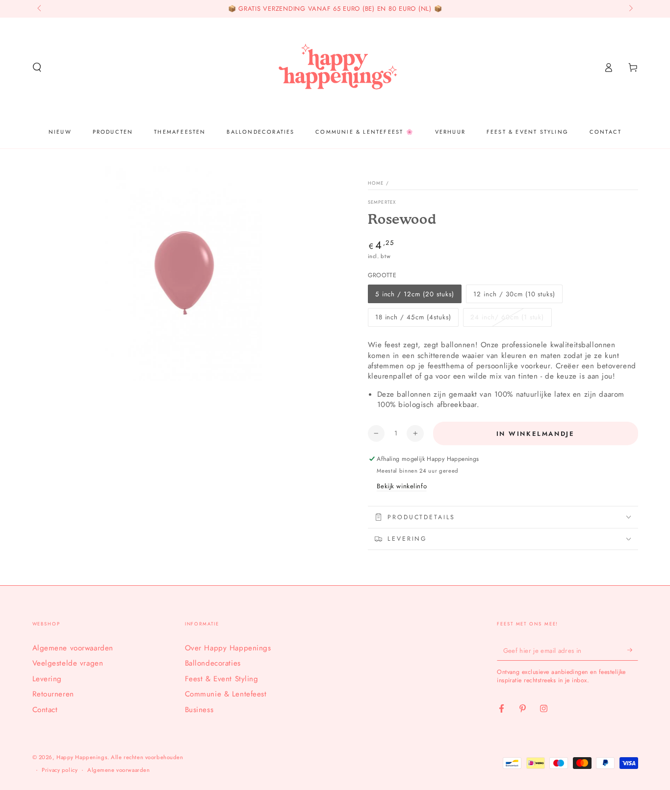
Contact (45, 709)
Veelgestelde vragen (67, 663)
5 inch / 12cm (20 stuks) (414, 294)
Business (199, 709)
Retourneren (53, 694)
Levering (47, 678)
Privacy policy (59, 770)
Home (376, 183)
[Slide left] (40, 9)
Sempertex (382, 202)
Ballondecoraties (213, 663)
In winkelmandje (535, 433)
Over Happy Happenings (228, 648)
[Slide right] (630, 9)
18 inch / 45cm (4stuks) (413, 317)
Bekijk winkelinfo (402, 486)
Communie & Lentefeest (226, 694)
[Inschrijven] (632, 650)
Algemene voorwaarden (72, 648)
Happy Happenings (81, 757)
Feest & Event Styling (221, 678)
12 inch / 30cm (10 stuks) (514, 294)
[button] (37, 67)
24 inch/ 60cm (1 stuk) (507, 317)
